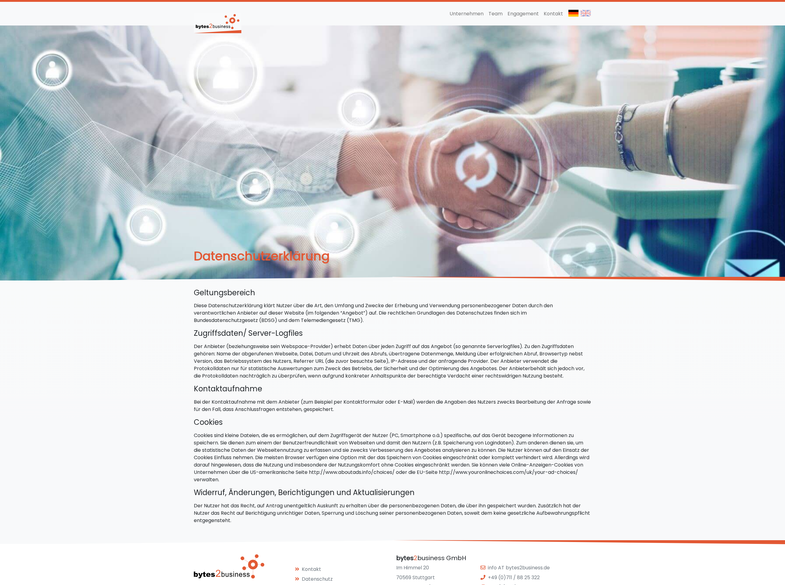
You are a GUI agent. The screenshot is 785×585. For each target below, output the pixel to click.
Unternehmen (467, 13)
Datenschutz (317, 579)
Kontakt (553, 13)
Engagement (523, 13)
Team (495, 13)
